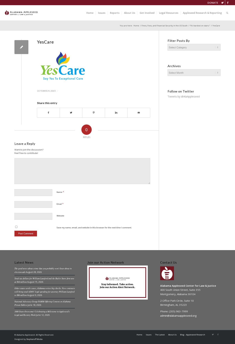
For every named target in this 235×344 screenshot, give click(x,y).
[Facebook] (227, 2)
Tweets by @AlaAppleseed (184, 96)
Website (60, 215)
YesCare (45, 41)
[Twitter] (222, 2)
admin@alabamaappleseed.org (178, 315)
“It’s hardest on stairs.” (200, 25)
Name (60, 192)
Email (60, 203)
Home (136, 25)
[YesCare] (21, 47)
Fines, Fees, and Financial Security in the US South (165, 25)
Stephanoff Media (34, 339)
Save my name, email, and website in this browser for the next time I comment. (94, 227)
